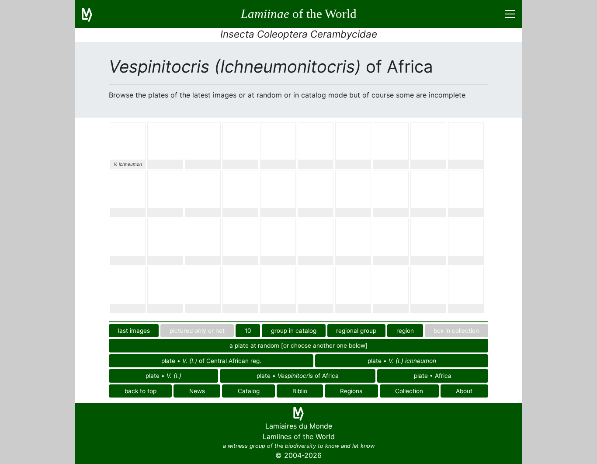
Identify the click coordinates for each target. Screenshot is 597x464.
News (197, 390)
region (405, 330)
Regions (351, 390)
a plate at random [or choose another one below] (298, 345)
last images (134, 330)
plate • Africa (432, 375)
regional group (356, 330)
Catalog (249, 390)
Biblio (299, 390)
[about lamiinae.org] (92, 14)
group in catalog (293, 330)
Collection (409, 390)
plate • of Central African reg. (211, 360)
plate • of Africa (298, 375)
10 (248, 330)
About (464, 390)
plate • (402, 360)
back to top (140, 390)
